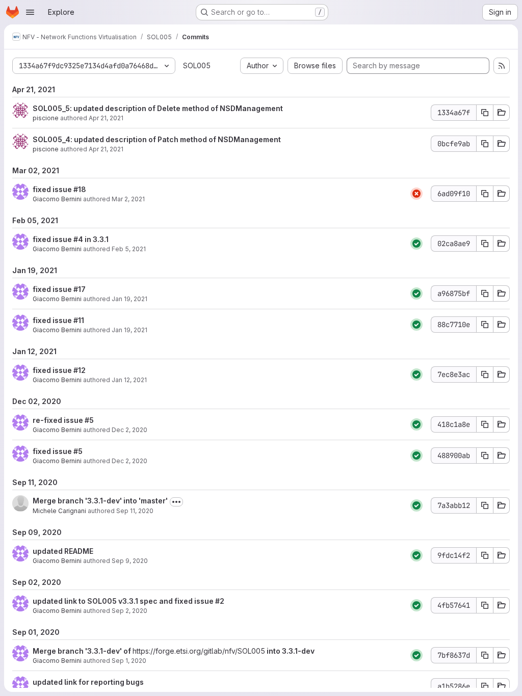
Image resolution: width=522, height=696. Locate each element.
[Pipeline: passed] (416, 243)
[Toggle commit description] (176, 501)
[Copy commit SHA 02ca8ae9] (485, 243)
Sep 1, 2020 (129, 660)
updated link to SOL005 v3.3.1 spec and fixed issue (124, 601)
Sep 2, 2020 (129, 610)
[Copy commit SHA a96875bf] (485, 293)
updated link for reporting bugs (88, 682)
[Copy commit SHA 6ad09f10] (485, 193)
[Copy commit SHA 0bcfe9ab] (485, 144)
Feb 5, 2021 (129, 249)
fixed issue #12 (59, 370)
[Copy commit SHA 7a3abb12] (485, 505)
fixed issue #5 (58, 451)
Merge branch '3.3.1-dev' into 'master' (100, 500)
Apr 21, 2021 (106, 118)
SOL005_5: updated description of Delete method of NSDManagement (158, 108)
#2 (219, 601)
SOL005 (197, 65)
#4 (78, 239)
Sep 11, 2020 (134, 511)
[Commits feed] (501, 66)
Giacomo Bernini (57, 199)
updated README (63, 551)
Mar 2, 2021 (128, 199)
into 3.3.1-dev (290, 651)
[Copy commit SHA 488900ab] (485, 455)
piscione (46, 118)
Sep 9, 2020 (130, 561)
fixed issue (53, 189)
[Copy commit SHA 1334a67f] (485, 112)
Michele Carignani (59, 511)
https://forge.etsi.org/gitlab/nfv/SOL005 (199, 651)
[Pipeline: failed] (416, 194)
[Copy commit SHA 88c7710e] (485, 324)
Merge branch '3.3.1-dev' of (83, 651)
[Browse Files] (501, 112)
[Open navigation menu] (30, 12)
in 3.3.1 (96, 239)
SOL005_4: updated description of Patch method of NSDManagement (157, 139)
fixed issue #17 (59, 289)
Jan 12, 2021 (129, 380)
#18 (79, 189)
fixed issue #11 (58, 320)
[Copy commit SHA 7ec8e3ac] (485, 374)
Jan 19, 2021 (129, 299)
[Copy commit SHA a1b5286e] (485, 686)
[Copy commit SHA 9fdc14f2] (485, 555)
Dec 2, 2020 (129, 430)
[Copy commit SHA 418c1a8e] (485, 424)
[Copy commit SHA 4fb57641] (485, 605)
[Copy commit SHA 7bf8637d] (485, 655)
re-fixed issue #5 (63, 420)
